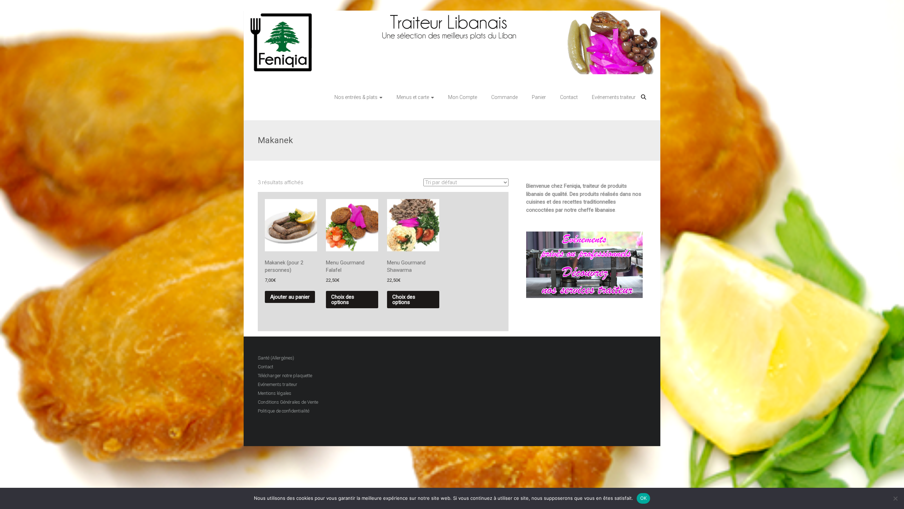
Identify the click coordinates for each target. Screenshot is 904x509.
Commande (504, 97)
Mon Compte (462, 97)
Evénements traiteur (614, 97)
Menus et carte (413, 97)
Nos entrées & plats (355, 97)
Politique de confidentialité (283, 411)
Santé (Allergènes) (276, 358)
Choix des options (342, 299)
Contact (569, 97)
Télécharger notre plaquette (285, 375)
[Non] (895, 498)
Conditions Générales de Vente (288, 402)
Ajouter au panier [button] (290, 297)
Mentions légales (274, 393)
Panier (539, 97)
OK (643, 498)
